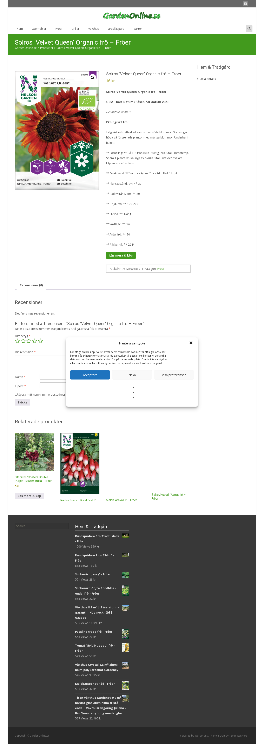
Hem (19, 29)
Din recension (25, 352)
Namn (20, 377)
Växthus (93, 29)
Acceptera (90, 375)
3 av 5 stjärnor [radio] (28, 340)
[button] (191, 343)
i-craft (222, 735)
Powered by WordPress (194, 735)
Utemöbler (39, 29)
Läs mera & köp (121, 255)
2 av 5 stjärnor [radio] (23, 340)
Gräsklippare (116, 29)
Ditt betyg (23, 336)
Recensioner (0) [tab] (31, 285)
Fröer (58, 29)
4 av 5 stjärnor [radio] (34, 340)
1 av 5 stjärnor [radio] (17, 340)
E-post (20, 386)
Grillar (75, 29)
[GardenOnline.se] (132, 15)
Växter (137, 29)
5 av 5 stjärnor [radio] (40, 340)
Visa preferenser (174, 375)
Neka (132, 375)
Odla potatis (208, 79)
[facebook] (245, 4)
